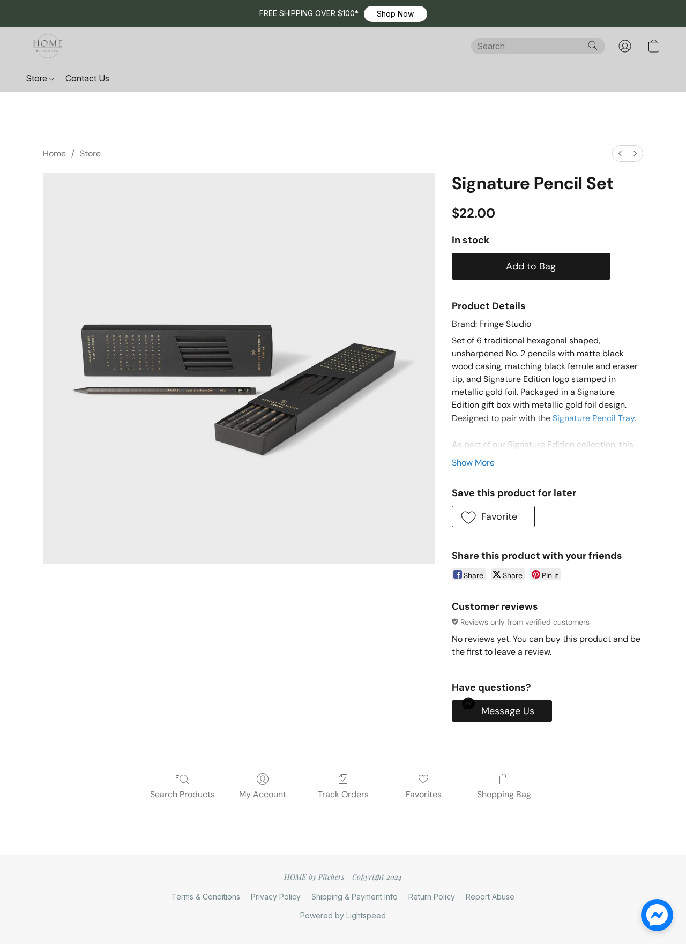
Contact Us (87, 78)
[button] (395, 14)
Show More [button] (473, 462)
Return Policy (431, 896)
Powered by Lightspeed (343, 915)
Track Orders (343, 794)
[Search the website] (593, 45)
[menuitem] (620, 153)
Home (54, 153)
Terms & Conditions (206, 896)
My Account (262, 794)
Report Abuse (490, 896)
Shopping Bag (504, 794)
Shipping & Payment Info (354, 896)
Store (37, 78)
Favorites (424, 794)
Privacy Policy (276, 896)
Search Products (182, 794)
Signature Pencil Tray (594, 418)
